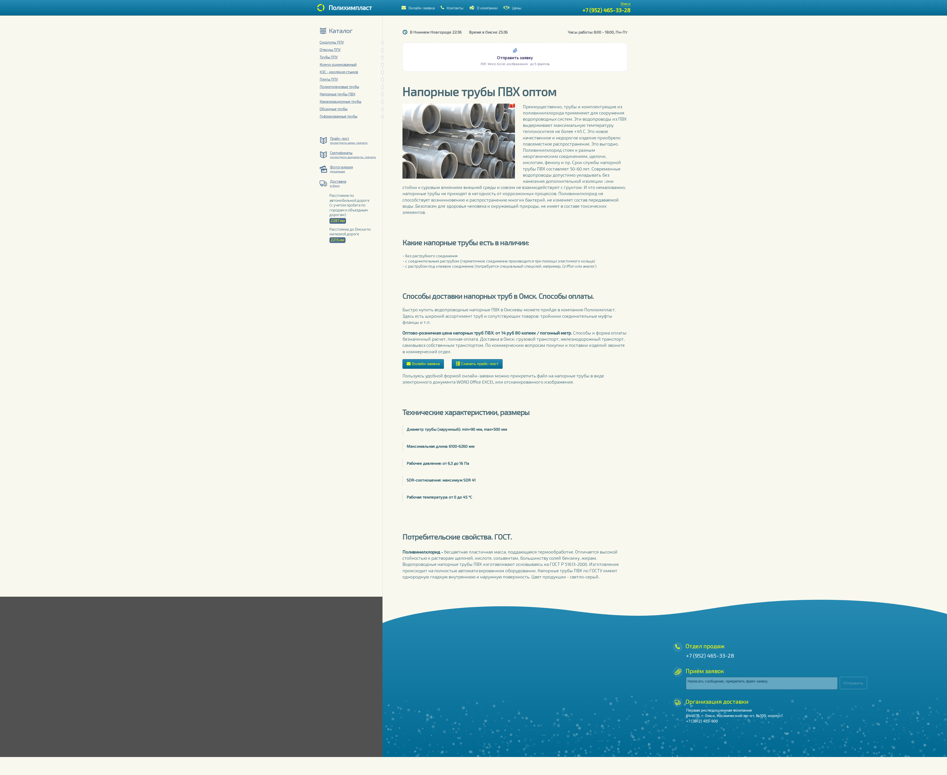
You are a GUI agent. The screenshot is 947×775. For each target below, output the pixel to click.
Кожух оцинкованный (338, 64)
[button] (514, 57)
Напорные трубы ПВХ (337, 94)
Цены (516, 7)
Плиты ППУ (329, 79)
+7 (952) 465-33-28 (607, 10)
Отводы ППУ (330, 49)
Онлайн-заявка (421, 7)
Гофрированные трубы (338, 116)
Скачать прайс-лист (479, 363)
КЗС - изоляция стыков (339, 72)
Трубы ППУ (329, 57)
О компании (487, 7)
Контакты (455, 7)
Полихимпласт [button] (350, 7)
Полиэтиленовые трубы (339, 86)
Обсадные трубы (333, 109)
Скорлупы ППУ (332, 42)
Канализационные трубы (340, 101)
